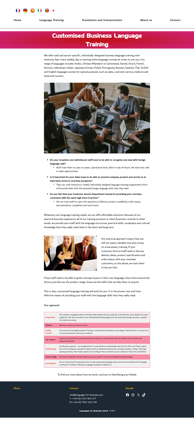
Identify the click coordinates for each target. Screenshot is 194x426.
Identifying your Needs (124, 374)
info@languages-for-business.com (86, 395)
